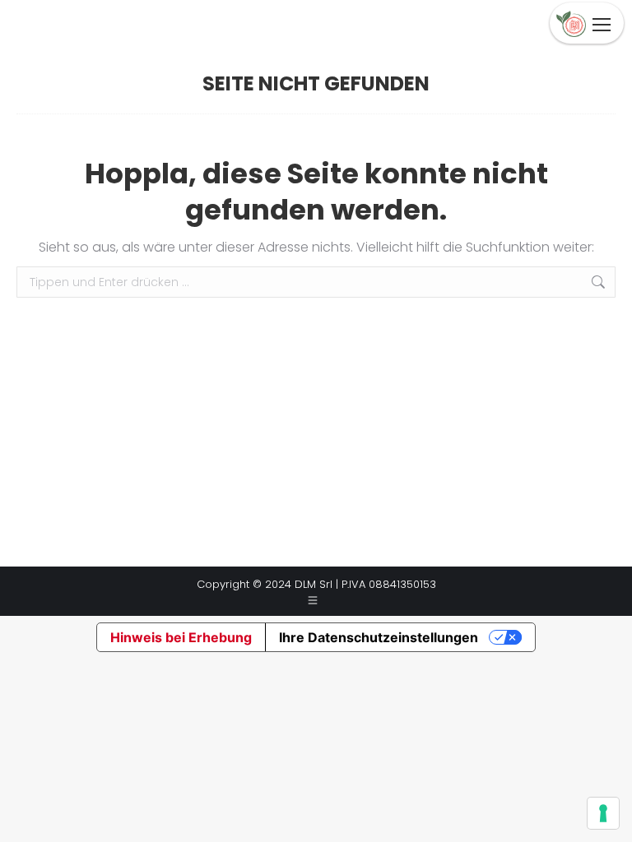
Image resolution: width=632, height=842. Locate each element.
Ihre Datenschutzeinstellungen (378, 637)
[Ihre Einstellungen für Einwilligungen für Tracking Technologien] (603, 813)
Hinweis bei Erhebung (181, 637)
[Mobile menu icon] (601, 24)
